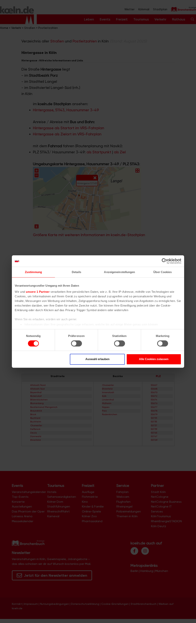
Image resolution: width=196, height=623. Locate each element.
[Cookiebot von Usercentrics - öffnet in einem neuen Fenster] (164, 261)
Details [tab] (76, 272)
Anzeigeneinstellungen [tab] (119, 272)
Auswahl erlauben (97, 359)
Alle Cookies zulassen (153, 359)
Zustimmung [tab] (33, 272)
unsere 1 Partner (38, 291)
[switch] (76, 343)
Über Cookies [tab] (162, 272)
